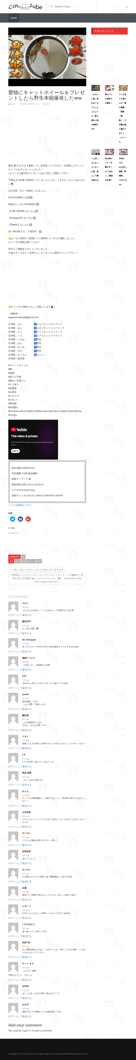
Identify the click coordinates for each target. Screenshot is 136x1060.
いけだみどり (28, 924)
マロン (25, 603)
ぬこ (18, 561)
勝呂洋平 (26, 621)
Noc (13, 103)
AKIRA (25, 986)
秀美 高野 (27, 772)
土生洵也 (26, 812)
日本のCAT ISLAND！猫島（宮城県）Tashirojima (123, 171)
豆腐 (24, 887)
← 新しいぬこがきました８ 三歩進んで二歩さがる (37, 569)
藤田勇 (25, 715)
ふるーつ (26, 905)
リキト (25, 736)
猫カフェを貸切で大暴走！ (108, 98)
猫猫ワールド (28, 657)
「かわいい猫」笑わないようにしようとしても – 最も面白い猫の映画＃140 (95, 111)
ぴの (24, 675)
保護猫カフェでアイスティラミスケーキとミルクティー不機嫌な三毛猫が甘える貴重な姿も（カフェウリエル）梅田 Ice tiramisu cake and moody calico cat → (47, 578)
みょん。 (26, 791)
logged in (27, 1030)
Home (14, 18)
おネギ (25, 1004)
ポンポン (26, 833)
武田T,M (26, 942)
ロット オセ (28, 963)
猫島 (39, 561)
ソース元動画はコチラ (20, 505)
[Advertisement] (36, 132)
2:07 (24, 761)
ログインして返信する (20, 615)
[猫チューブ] (25, 6)
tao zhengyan (29, 639)
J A (24, 754)
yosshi (25, 694)
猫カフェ (30, 561)
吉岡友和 (26, 851)
